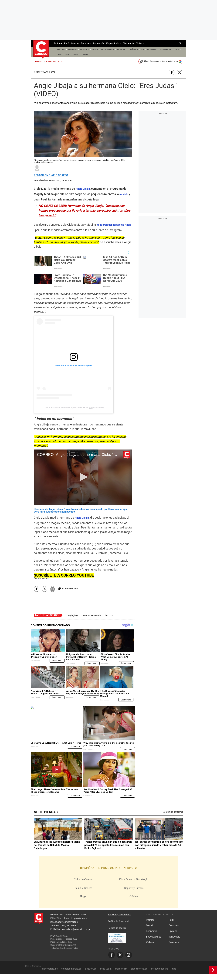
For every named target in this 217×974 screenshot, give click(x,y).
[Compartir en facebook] (171, 72)
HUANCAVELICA (107, 49)
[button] (83, 477)
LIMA (177, 49)
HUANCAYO (121, 49)
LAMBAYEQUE (165, 49)
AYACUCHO (72, 49)
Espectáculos (113, 43)
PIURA (59, 54)
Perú (66, 43)
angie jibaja (73, 615)
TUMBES (85, 54)
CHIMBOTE (84, 49)
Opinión (173, 931)
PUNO (67, 54)
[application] (83, 477)
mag (174, 968)
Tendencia (128, 43)
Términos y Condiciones (119, 914)
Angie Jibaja (82, 517)
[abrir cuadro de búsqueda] (180, 43)
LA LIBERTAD (152, 49)
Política (58, 43)
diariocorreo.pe (139, 968)
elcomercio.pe (50, 968)
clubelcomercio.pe (71, 968)
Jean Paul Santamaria (91, 615)
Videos (140, 43)
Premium (174, 942)
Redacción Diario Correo (51, 175)
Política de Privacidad (118, 921)
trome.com (121, 968)
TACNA (75, 54)
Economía (98, 43)
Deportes (86, 43)
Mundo (75, 43)
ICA (142, 49)
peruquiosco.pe (159, 968)
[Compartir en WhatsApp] (52, 589)
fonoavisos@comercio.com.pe (76, 929)
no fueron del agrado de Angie (114, 224)
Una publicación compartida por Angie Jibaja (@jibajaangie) (74, 407)
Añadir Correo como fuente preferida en (161, 61)
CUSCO (95, 49)
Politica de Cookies (117, 928)
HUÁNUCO (134, 49)
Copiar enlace (70, 588)
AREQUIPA (61, 49)
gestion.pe (90, 968)
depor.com (106, 968)
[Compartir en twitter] (179, 72)
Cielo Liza (108, 615)
